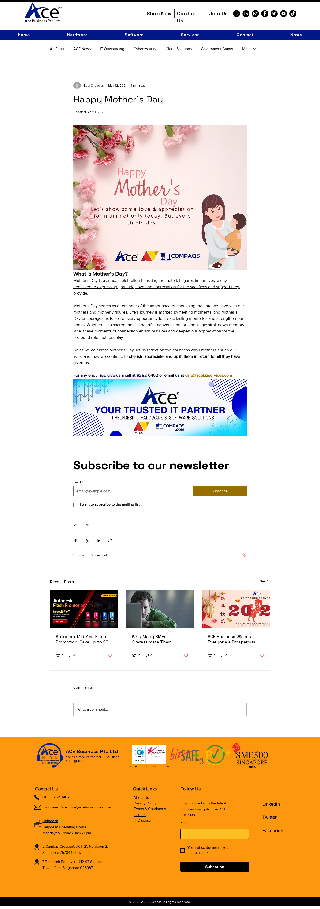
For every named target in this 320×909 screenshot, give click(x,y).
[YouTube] (283, 13)
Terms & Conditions (150, 809)
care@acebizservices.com (90, 807)
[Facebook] (264, 13)
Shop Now (159, 13)
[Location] (37, 847)
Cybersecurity (145, 49)
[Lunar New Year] (236, 609)
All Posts (57, 49)
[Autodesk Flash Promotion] (84, 609)
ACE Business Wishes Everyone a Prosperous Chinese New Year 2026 (231, 639)
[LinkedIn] (245, 13)
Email (78, 482)
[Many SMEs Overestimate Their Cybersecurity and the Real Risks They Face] (160, 609)
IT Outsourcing (112, 49)
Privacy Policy (145, 803)
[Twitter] (274, 13)
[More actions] (244, 85)
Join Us (218, 13)
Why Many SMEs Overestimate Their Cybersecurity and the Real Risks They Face (155, 639)
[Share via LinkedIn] (98, 540)
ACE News (82, 49)
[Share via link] (110, 540)
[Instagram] (255, 13)
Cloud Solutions (179, 49)
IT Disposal (143, 820)
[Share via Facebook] (75, 540)
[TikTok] (292, 13)
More (246, 49)
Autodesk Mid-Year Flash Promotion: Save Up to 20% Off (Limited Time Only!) (84, 639)
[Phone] (37, 797)
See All (265, 581)
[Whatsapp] (236, 13)
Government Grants (217, 49)
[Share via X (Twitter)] (87, 540)
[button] (77, 34)
